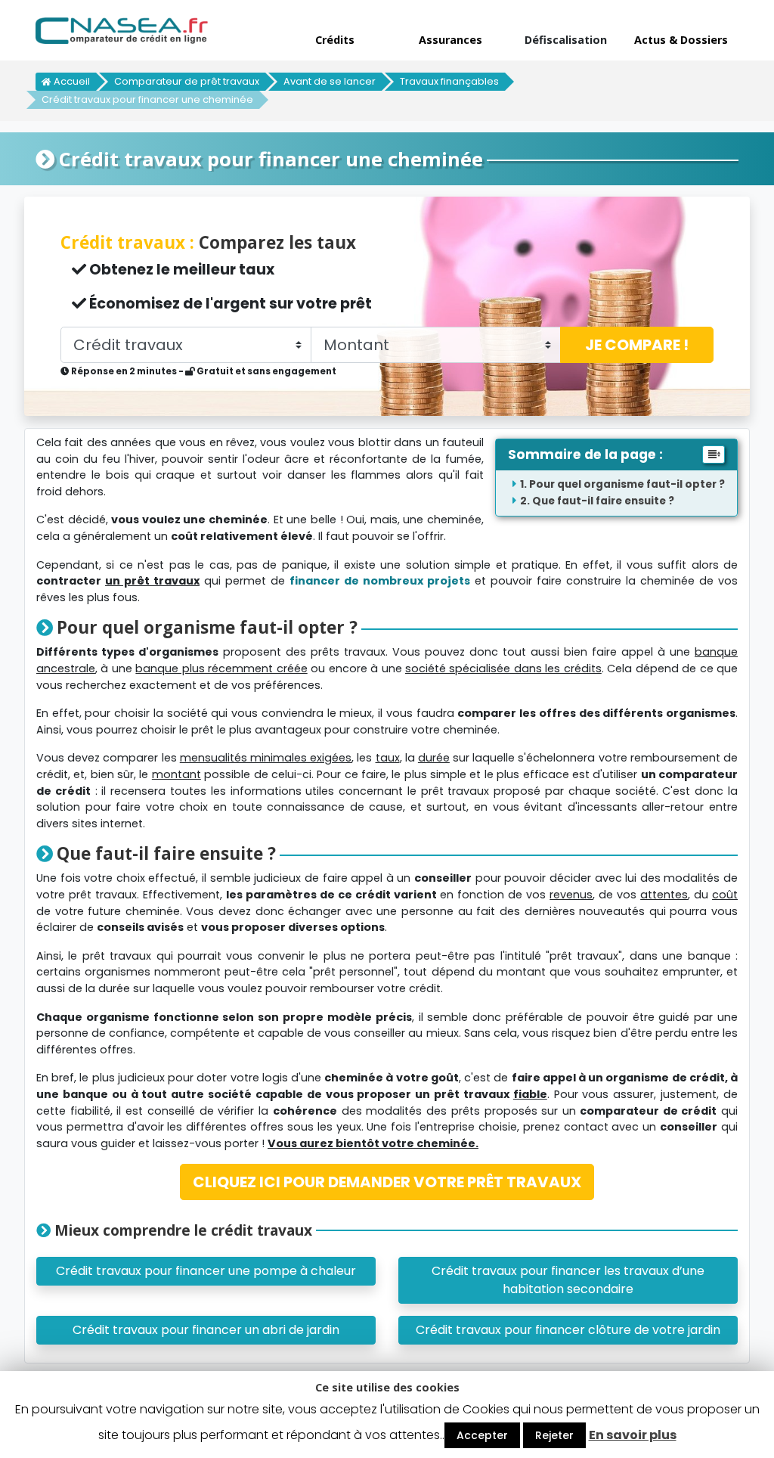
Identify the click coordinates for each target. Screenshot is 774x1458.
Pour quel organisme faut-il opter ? (627, 484)
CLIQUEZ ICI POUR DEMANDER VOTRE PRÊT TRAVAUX (387, 1182)
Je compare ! (637, 344)
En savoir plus (632, 1435)
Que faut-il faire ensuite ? (603, 501)
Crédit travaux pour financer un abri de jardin (206, 1330)
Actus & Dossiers (681, 40)
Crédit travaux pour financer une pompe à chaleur (206, 1271)
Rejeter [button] (554, 1435)
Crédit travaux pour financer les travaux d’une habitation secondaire (568, 1280)
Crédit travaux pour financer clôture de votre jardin (568, 1330)
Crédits (334, 40)
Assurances (450, 40)
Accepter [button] (482, 1435)
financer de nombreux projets (379, 580)
